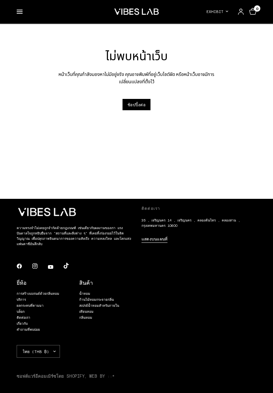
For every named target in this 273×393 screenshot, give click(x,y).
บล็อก (21, 311)
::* (111, 376)
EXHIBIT (214, 11)
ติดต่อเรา (23, 317)
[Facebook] (24, 266)
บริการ (21, 299)
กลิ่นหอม (85, 317)
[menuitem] (219, 11)
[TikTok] (71, 265)
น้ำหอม (84, 293)
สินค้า (86, 282)
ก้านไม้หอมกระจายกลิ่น (96, 299)
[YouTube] (55, 266)
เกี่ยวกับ (22, 323)
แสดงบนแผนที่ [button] (154, 238)
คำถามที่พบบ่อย (28, 329)
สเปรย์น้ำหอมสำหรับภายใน (99, 305)
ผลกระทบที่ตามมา (30, 305)
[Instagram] (39, 266)
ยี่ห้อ (22, 282)
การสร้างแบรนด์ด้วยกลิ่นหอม (38, 293)
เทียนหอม (86, 311)
